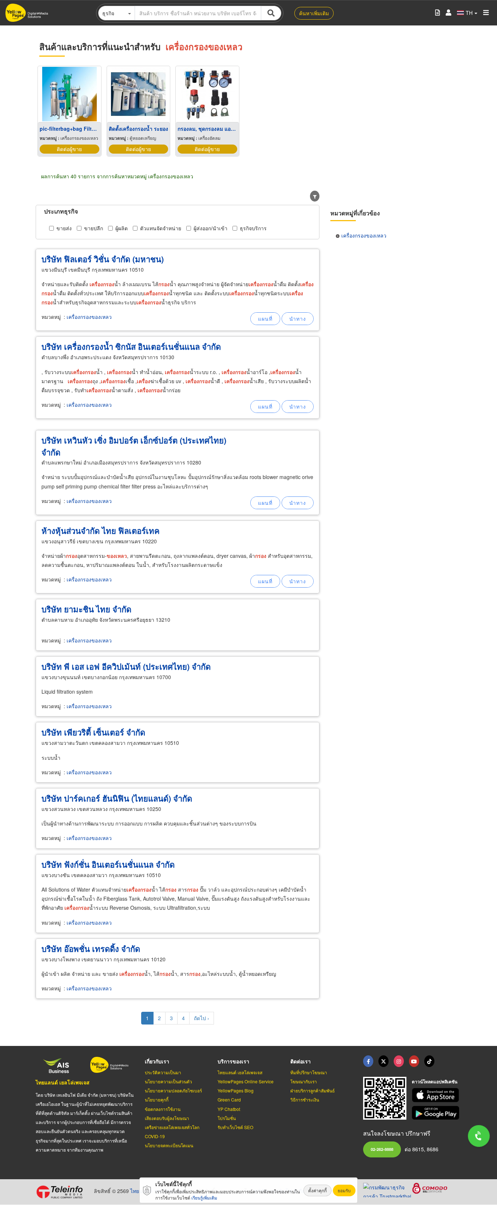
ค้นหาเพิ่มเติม (314, 13)
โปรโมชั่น (227, 1118)
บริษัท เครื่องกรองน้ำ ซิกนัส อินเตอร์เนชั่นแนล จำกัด (131, 346)
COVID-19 (155, 1136)
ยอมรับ (344, 1190)
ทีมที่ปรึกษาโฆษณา (308, 1072)
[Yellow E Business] (368, 1061)
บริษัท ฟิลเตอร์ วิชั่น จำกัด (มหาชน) (102, 259)
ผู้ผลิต (121, 228)
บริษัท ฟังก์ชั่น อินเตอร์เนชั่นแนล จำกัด (108, 864)
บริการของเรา (233, 1061)
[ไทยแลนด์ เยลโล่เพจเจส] (383, 1061)
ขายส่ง (64, 228)
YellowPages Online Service (246, 1081)
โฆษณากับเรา (303, 1081)
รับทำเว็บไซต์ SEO (235, 1127)
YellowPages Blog (236, 1090)
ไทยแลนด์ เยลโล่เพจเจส (63, 1082)
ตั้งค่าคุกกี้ (317, 1190)
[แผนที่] (265, 318)
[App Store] (436, 1095)
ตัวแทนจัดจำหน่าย (160, 228)
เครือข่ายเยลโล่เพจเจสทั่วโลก (172, 1127)
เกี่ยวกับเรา (157, 1061)
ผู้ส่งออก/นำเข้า (210, 228)
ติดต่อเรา (300, 1061)
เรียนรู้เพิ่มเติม (204, 1197)
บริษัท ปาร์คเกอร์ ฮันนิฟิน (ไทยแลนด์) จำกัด (116, 798)
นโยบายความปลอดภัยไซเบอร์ (173, 1090)
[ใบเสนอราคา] (437, 12)
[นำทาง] (298, 318)
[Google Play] (436, 1113)
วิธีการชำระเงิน (304, 1099)
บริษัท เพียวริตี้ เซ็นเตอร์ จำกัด (93, 732)
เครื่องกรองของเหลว (89, 316)
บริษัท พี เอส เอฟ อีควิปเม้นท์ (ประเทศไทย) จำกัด (126, 666)
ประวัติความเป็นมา (163, 1072)
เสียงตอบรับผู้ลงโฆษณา (167, 1118)
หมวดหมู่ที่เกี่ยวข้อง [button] (355, 213)
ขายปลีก (93, 228)
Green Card (229, 1099)
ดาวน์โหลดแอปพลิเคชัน (434, 1081)
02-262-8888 (382, 1149)
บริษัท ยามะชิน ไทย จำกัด (86, 609)
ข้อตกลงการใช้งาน (162, 1109)
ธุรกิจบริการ (253, 228)
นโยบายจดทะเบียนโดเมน (169, 1145)
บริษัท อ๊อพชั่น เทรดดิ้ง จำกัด (90, 948)
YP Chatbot (229, 1109)
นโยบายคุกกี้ (156, 1099)
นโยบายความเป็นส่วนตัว (168, 1081)
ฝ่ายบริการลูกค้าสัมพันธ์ (312, 1090)
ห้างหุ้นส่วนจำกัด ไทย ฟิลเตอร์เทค (100, 530)
